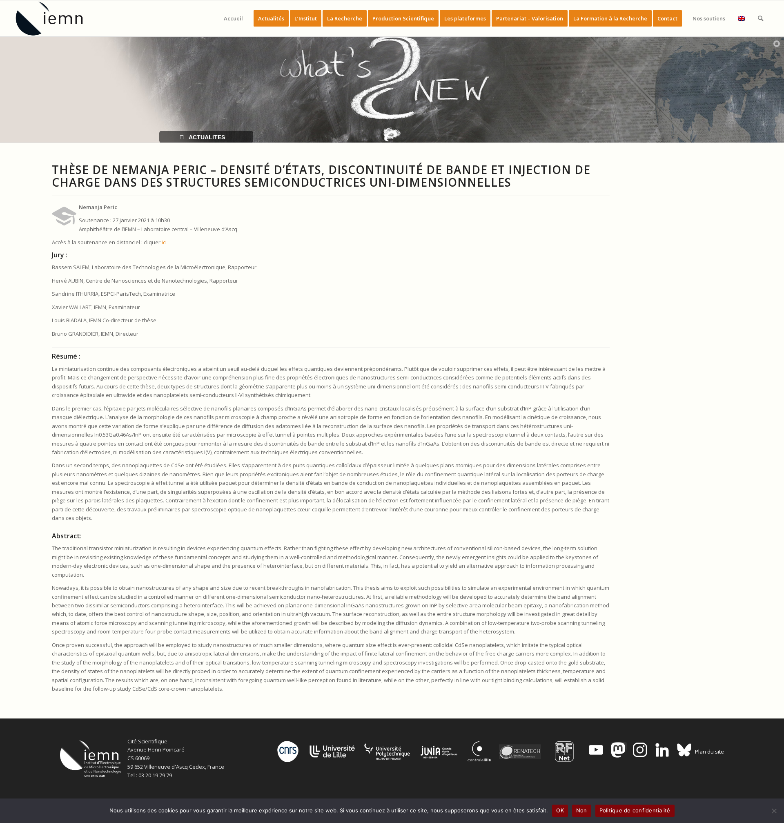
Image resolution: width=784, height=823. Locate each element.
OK (560, 810)
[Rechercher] (760, 18)
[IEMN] (55, 18)
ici (164, 242)
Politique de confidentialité (634, 810)
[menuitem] (233, 18)
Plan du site (709, 751)
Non (581, 810)
